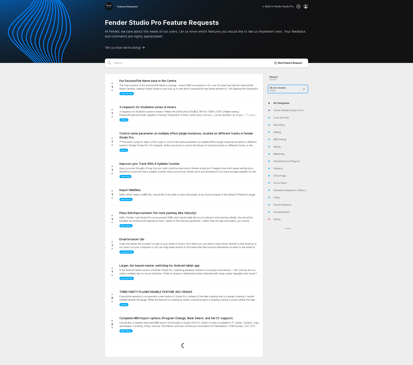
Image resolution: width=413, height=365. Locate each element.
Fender (288, 228)
